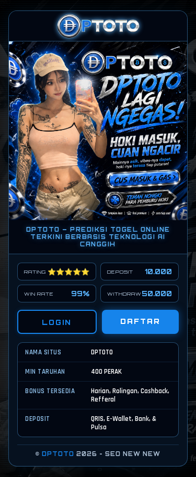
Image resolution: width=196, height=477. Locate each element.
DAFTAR (140, 321)
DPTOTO (58, 454)
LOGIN (57, 322)
